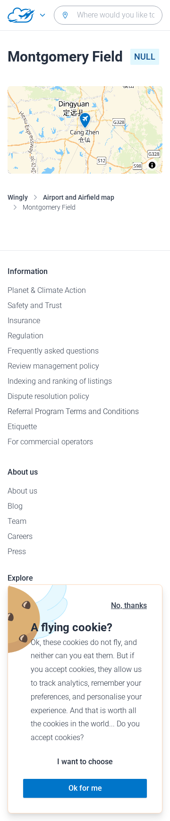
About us (22, 490)
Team (17, 521)
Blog (15, 506)
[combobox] (108, 15)
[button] (85, 120)
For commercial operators (50, 441)
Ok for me (85, 788)
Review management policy (53, 366)
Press (17, 551)
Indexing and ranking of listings (60, 381)
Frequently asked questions (53, 350)
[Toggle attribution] (152, 165)
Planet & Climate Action (47, 290)
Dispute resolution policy (48, 396)
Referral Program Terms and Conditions (73, 411)
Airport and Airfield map (78, 197)
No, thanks (129, 605)
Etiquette (22, 426)
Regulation (25, 335)
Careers (20, 536)
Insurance (24, 320)
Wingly (18, 197)
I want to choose (85, 761)
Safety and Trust (35, 305)
